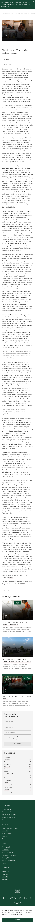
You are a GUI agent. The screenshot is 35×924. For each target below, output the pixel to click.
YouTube (5, 879)
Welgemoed (20, 110)
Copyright (5, 858)
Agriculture (17, 787)
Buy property (6, 809)
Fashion (17, 782)
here (11, 577)
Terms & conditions (8, 860)
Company (17, 764)
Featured (17, 766)
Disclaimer (5, 850)
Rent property (7, 812)
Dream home (17, 773)
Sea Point (21, 108)
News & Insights (7, 14)
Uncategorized (17, 785)
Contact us (5, 820)
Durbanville (6, 134)
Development (17, 778)
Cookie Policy (17, 914)
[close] (33, 2)
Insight (17, 789)
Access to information (9, 855)
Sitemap (5, 863)
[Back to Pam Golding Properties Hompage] (17, 891)
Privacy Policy (12, 739)
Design (17, 771)
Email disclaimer (7, 852)
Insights (17, 757)
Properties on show (8, 817)
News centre (6, 833)
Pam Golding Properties (10, 828)
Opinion (17, 769)
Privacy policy (6, 847)
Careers (4, 836)
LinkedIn (5, 877)
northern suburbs (17, 112)
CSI (17, 775)
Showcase (17, 762)
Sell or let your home (9, 814)
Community (17, 780)
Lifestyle (5, 45)
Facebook (5, 871)
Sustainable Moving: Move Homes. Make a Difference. (16, 623)
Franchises (5, 839)
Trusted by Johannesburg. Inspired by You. (17, 697)
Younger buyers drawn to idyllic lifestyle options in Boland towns (17, 660)
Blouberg (24, 537)
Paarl (3, 539)
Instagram (5, 874)
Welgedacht (6, 489)
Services (5, 831)
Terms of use (21, 737)
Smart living (17, 792)
